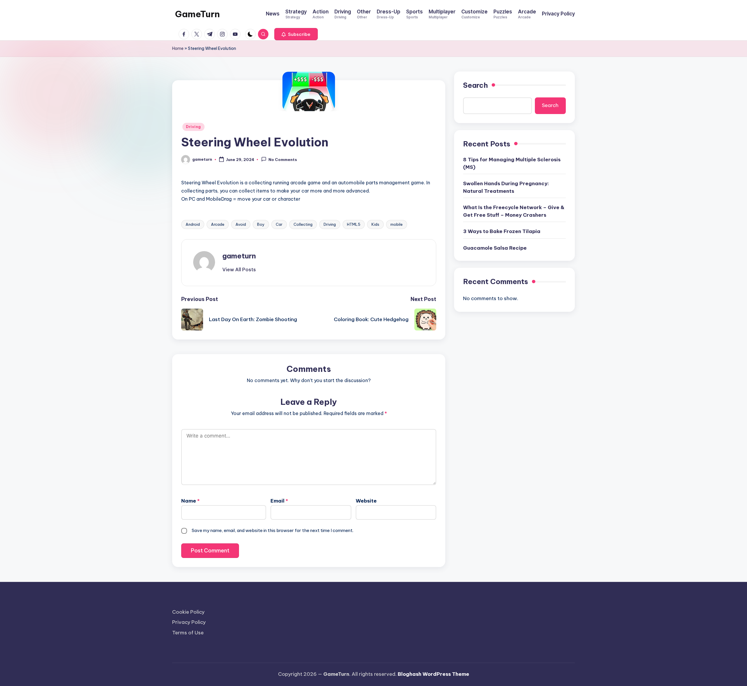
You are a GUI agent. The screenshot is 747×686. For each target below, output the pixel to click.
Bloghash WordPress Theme (433, 674)
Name (190, 501)
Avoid (240, 224)
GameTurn (197, 14)
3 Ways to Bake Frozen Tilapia (501, 231)
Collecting (303, 224)
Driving (193, 127)
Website (366, 501)
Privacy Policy (189, 622)
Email (279, 501)
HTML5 (353, 224)
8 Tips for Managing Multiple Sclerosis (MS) (512, 163)
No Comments (282, 160)
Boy (261, 224)
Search (475, 85)
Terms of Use (188, 632)
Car (279, 224)
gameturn (239, 255)
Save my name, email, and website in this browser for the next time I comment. (272, 530)
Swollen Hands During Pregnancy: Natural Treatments (506, 187)
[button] (296, 34)
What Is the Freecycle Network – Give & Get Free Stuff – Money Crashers (513, 211)
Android (193, 224)
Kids (375, 224)
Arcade (217, 224)
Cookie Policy (188, 612)
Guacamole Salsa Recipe (495, 248)
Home (178, 48)
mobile (396, 224)
